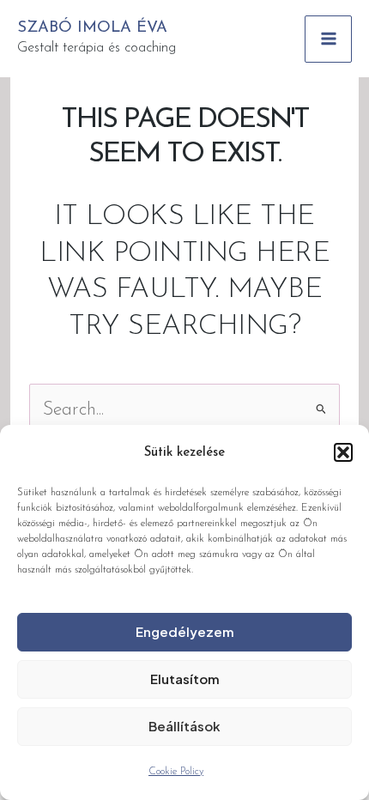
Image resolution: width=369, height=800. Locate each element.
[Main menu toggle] (328, 39)
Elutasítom (185, 678)
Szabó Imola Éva (92, 28)
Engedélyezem (185, 631)
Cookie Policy (175, 772)
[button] (343, 452)
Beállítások (184, 726)
